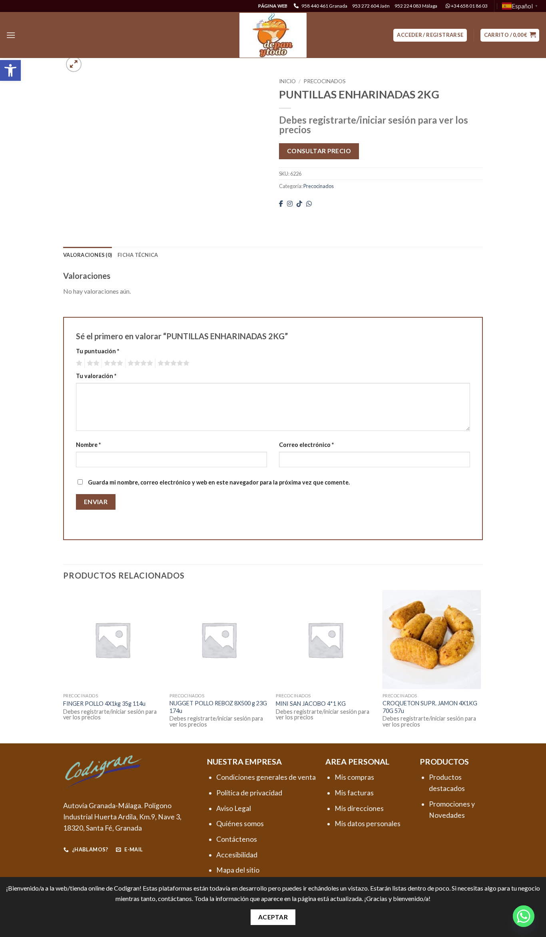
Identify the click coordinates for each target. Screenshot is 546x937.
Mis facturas (354, 793)
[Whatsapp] (523, 916)
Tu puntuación (97, 351)
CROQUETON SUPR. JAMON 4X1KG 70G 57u (430, 707)
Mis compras (354, 777)
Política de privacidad (249, 793)
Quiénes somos (240, 823)
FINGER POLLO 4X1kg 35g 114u (104, 703)
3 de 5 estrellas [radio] (112, 363)
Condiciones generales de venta (266, 777)
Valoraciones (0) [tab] (87, 255)
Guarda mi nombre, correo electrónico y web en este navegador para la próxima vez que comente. (219, 482)
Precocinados (324, 81)
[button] (10, 70)
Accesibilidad (236, 855)
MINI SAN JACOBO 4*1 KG (311, 703)
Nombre (88, 444)
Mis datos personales (368, 823)
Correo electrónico (306, 444)
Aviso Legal (233, 808)
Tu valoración (96, 375)
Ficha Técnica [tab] (138, 255)
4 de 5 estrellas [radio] (139, 363)
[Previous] (64, 666)
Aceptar (273, 917)
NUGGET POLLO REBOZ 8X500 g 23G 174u (218, 707)
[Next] (480, 666)
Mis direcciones (359, 808)
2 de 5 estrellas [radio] (92, 363)
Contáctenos (236, 839)
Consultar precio (319, 150)
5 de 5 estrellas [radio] (172, 363)
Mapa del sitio (237, 870)
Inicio (287, 81)
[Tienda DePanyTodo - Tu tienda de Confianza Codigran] (273, 35)
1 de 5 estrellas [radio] (78, 363)
